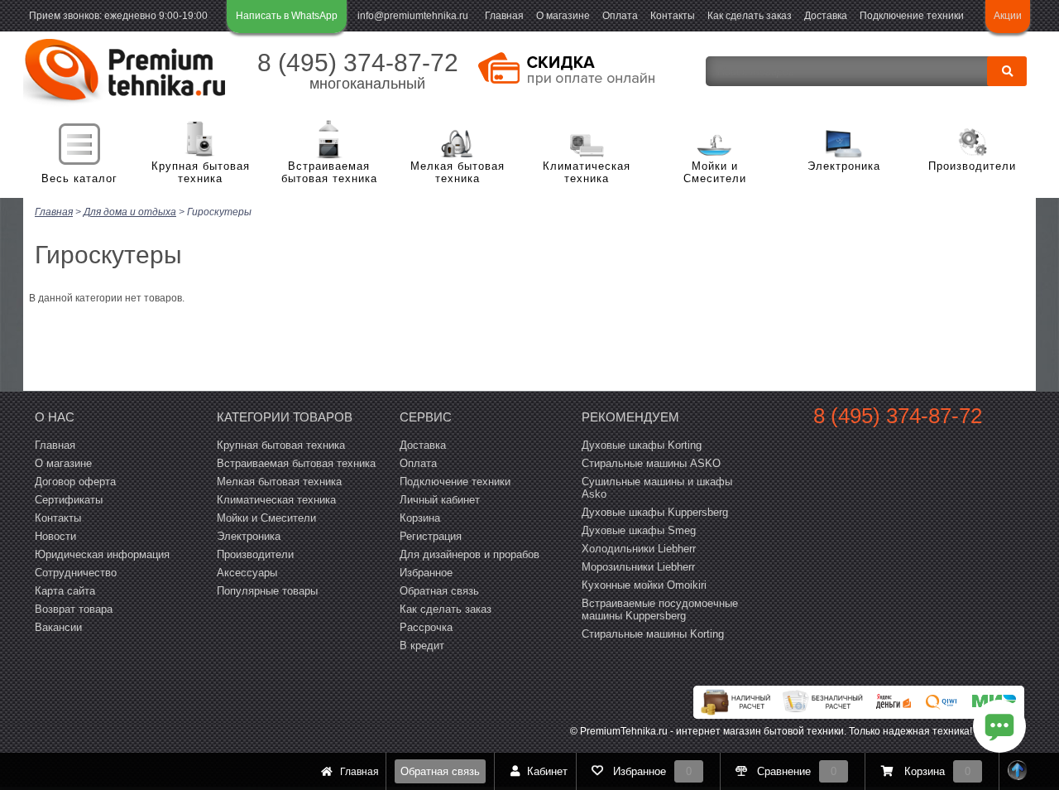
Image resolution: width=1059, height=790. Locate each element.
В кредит (422, 645)
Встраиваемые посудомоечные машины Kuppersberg (660, 609)
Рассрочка (426, 627)
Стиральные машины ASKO (651, 463)
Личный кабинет (440, 500)
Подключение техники (912, 16)
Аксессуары (247, 572)
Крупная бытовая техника (200, 172)
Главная (504, 16)
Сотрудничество (76, 572)
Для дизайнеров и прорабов (469, 554)
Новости (55, 536)
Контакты (672, 16)
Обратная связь (440, 771)
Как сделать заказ (749, 16)
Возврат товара (74, 609)
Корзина (420, 518)
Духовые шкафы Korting (642, 445)
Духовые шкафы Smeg (639, 530)
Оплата (620, 16)
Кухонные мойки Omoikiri (644, 585)
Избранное (426, 572)
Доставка (825, 16)
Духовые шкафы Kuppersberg (655, 512)
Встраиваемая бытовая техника (329, 172)
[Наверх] (1018, 771)
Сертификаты (69, 500)
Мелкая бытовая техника (457, 172)
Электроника (843, 166)
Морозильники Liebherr (638, 567)
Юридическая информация (102, 554)
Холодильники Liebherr (639, 548)
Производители (972, 166)
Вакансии (58, 627)
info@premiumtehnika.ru (412, 16)
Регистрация (431, 536)
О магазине (563, 16)
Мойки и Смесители (714, 172)
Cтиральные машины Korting (653, 634)
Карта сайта (65, 591)
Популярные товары (267, 591)
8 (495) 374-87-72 (357, 62)
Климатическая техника (586, 172)
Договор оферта (75, 481)
